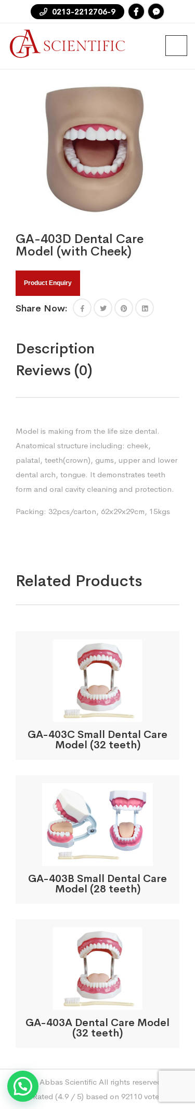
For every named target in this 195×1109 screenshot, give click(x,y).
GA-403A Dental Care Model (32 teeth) (97, 1028)
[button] (82, 307)
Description (55, 348)
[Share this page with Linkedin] (144, 307)
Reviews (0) (54, 370)
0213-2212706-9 (82, 12)
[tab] (77, 349)
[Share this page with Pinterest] (123, 307)
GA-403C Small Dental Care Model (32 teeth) (97, 739)
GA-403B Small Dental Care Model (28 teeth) (97, 883)
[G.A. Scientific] (67, 42)
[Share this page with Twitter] (103, 307)
